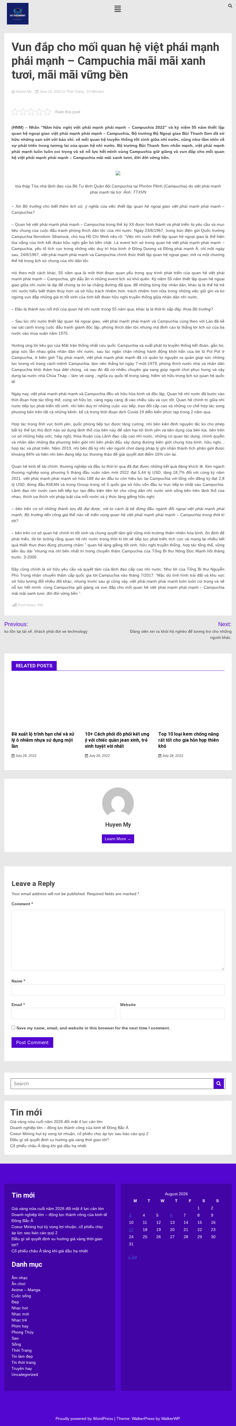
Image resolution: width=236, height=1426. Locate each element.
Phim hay (20, 1326)
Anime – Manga (26, 1289)
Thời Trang (75, 92)
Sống (16, 1344)
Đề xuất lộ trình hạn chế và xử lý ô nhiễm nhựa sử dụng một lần (43, 740)
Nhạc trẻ (19, 1320)
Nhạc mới (20, 1314)
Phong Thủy (23, 1332)
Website (128, 1004)
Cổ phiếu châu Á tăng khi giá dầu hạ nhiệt (48, 1145)
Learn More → (118, 838)
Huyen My (24, 92)
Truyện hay (22, 1368)
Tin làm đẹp (22, 1356)
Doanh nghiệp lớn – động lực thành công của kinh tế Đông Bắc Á (69, 1127)
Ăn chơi (18, 1283)
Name (18, 981)
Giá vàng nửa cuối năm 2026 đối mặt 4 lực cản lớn (56, 1121)
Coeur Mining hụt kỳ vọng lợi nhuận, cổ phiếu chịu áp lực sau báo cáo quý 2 (79, 1133)
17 (131, 1229)
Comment (22, 904)
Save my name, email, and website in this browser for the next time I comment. (93, 1028)
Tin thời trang (24, 1362)
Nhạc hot (20, 1308)
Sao (15, 1338)
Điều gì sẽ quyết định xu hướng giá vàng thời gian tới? (59, 1139)
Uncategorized (25, 1374)
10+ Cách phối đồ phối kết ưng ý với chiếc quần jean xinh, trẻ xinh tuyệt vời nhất (117, 740)
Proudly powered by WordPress (85, 1418)
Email (18, 1004)
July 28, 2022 (26, 756)
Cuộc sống (21, 1296)
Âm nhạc (20, 1277)
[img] (118, 8)
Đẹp (15, 1302)
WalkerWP (170, 1418)
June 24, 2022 (51, 92)
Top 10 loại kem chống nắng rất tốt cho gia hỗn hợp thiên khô (188, 740)
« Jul (132, 1257)
